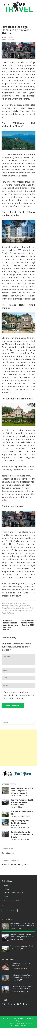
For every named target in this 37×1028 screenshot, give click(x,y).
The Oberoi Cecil (27, 608)
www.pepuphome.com (11, 900)
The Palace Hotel (8, 610)
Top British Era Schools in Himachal (22, 965)
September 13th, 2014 (21, 991)
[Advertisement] (18, 747)
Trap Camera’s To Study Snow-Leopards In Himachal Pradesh (22, 790)
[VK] (25, 864)
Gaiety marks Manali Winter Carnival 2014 (27, 622)
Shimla (25, 603)
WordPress (22, 1026)
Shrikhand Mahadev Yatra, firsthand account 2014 (22, 976)
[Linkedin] (12, 864)
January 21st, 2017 (22, 816)
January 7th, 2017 (21, 839)
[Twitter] (15, 864)
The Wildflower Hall (21, 610)
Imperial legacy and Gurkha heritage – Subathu (20, 823)
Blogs (6, 603)
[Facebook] (2, 864)
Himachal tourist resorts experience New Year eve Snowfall (10, 625)
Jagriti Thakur (8, 37)
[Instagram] (9, 864)
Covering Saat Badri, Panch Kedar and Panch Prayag (22, 987)
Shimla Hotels (7, 608)
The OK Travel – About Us (13, 892)
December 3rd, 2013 (20, 969)
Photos (6, 889)
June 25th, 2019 (20, 795)
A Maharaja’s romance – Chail (21, 946)
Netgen (18, 1021)
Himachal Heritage (15, 603)
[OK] (22, 864)
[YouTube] (19, 864)
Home (5, 885)
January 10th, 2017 (22, 827)
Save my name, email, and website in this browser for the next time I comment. (19, 695)
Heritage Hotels (8, 606)
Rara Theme (28, 1023)
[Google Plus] (5, 864)
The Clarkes (16, 608)
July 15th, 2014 (18, 980)
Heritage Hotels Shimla (23, 606)
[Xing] (28, 864)
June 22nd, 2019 (21, 807)
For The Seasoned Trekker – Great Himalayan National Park (23, 802)
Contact (6, 896)
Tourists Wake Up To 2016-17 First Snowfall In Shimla (22, 834)
